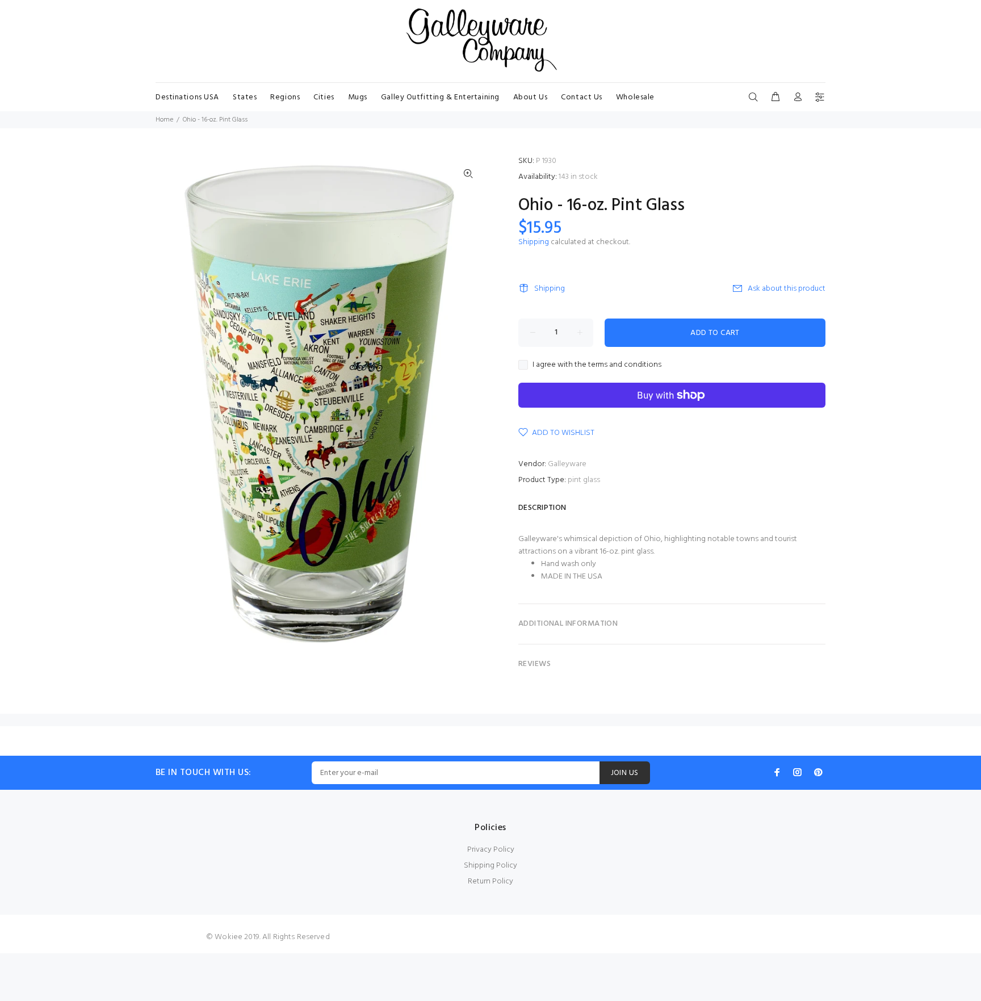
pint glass (584, 480)
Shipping (533, 242)
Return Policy (490, 881)
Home (164, 119)
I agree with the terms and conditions (597, 365)
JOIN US (625, 773)
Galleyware (567, 464)
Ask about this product (786, 288)
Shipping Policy (490, 865)
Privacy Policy (490, 849)
